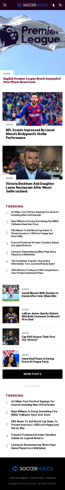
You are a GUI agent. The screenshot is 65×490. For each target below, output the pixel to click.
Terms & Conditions (19, 478)
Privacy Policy (37, 478)
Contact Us (50, 478)
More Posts (32, 374)
